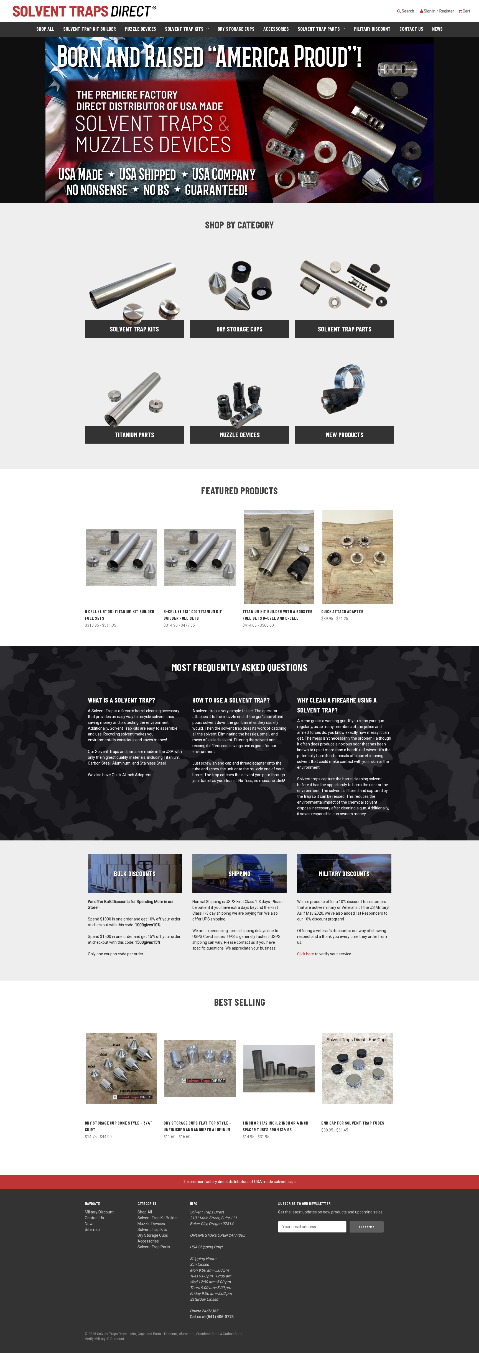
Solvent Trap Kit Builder (89, 29)
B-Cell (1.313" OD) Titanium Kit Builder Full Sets (193, 615)
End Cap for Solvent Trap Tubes (352, 1122)
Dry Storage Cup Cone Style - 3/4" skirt (118, 1126)
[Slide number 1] (239, 120)
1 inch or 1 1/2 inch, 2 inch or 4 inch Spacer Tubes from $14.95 (276, 1126)
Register (446, 11)
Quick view (121, 552)
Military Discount (372, 29)
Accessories (276, 29)
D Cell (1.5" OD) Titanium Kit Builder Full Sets (119, 615)
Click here (305, 954)
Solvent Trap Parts (319, 29)
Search (407, 11)
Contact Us (411, 29)
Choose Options (121, 562)
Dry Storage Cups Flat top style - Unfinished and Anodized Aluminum (197, 1126)
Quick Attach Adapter (342, 611)
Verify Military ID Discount (104, 1339)
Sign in (429, 11)
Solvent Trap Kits (184, 29)
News (437, 29)
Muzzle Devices (140, 29)
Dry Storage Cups (236, 29)
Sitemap (92, 1229)
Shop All (45, 29)
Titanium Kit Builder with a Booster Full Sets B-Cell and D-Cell (278, 615)
